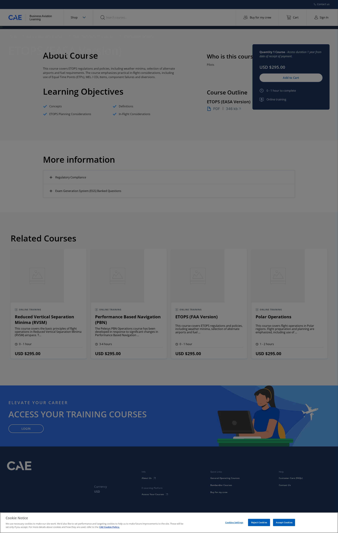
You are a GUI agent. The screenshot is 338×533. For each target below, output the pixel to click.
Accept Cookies (284, 522)
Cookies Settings (234, 522)
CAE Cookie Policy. (109, 527)
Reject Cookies (259, 522)
